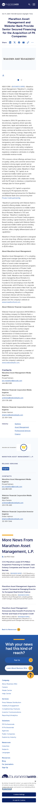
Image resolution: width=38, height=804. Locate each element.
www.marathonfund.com (11, 302)
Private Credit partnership (11, 198)
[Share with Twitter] (14, 42)
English (5, 469)
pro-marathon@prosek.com (12, 381)
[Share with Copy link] (28, 42)
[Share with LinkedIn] (10, 42)
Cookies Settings (18, 794)
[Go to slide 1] (18, 80)
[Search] (29, 4)
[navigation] (34, 4)
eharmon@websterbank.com (12, 415)
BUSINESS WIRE (18, 87)
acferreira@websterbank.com (12, 398)
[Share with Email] (23, 42)
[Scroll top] (30, 675)
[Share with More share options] (32, 42)
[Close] (35, 781)
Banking (18, 424)
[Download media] (3, 75)
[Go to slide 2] (21, 80)
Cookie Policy (7, 789)
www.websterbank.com (10, 363)
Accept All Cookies (19, 800)
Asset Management (22, 427)
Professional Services (23, 431)
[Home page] (10, 4)
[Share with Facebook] (19, 42)
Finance (17, 434)
